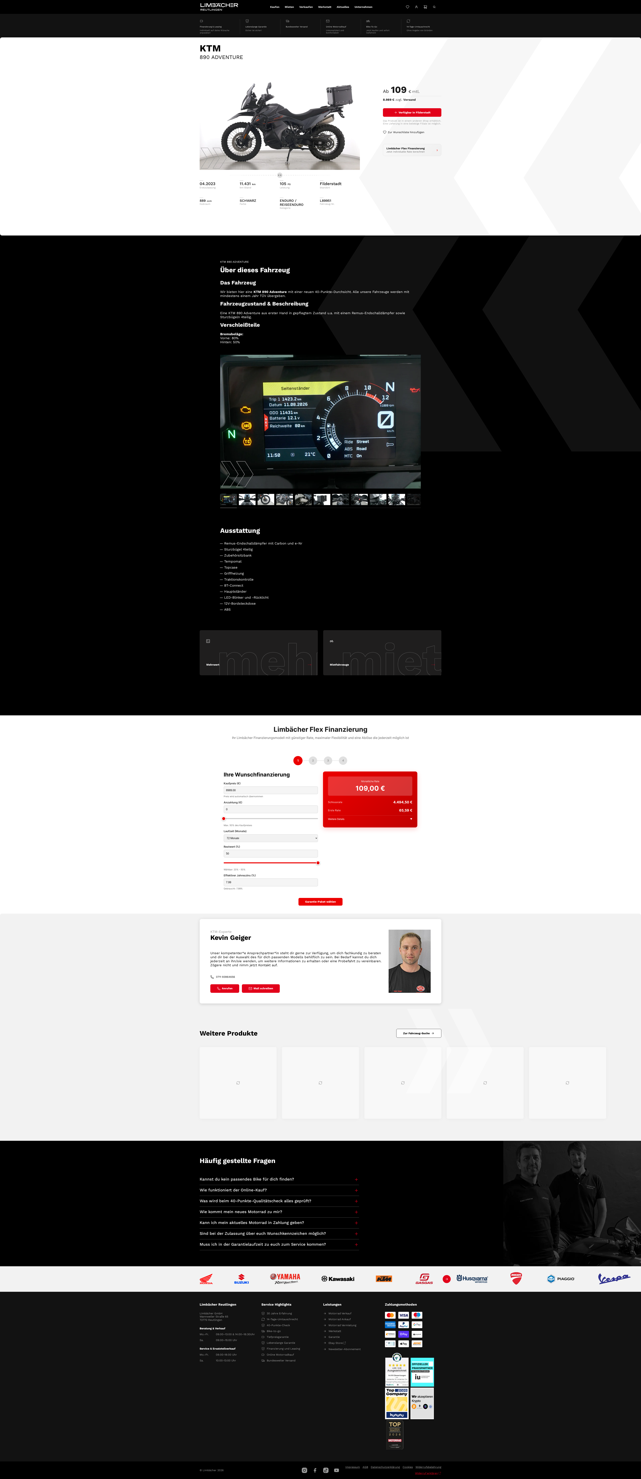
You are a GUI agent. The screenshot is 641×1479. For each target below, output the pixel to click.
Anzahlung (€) (233, 802)
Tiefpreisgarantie (278, 1337)
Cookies (408, 1467)
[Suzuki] (241, 1279)
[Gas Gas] (424, 1279)
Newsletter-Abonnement (345, 1349)
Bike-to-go (274, 1331)
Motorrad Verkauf (340, 1313)
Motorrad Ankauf (340, 1319)
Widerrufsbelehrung (428, 1467)
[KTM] (384, 1279)
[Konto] (416, 7)
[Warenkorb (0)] (425, 7)
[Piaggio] (560, 1279)
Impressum (352, 1467)
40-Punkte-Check (278, 1325)
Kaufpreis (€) (232, 783)
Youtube (336, 1470)
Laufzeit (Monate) (235, 831)
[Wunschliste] (407, 7)
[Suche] (434, 7)
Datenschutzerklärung (385, 1467)
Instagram (304, 1470)
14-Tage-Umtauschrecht (282, 1319)
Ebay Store (336, 1343)
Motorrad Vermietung (342, 1325)
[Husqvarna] (473, 1279)
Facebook (315, 1470)
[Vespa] (614, 1279)
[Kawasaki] (338, 1279)
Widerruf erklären (426, 1473)
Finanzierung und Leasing (283, 1348)
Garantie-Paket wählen (320, 901)
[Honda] (206, 1279)
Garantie (334, 1337)
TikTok (326, 1470)
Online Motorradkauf (280, 1354)
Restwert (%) (232, 846)
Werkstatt (335, 1331)
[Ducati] (517, 1279)
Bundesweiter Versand (281, 1360)
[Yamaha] (285, 1279)
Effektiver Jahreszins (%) (240, 875)
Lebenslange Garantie (281, 1342)
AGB (365, 1467)
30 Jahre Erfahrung (279, 1313)
